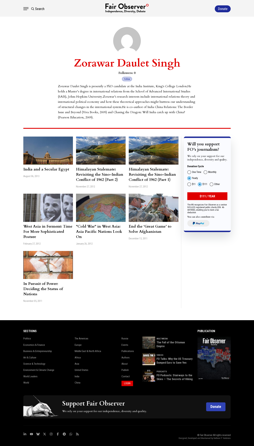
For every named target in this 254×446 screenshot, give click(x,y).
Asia (77, 363)
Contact (125, 376)
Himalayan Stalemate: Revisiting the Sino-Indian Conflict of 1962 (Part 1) (152, 174)
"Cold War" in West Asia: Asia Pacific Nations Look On (99, 231)
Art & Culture (29, 357)
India (77, 376)
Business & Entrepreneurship (37, 351)
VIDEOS (160, 355)
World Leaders (30, 376)
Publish (125, 370)
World (26, 382)
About (124, 363)
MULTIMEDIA (162, 338)
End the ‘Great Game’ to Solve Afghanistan (150, 229)
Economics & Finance (34, 344)
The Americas (81, 338)
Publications (127, 351)
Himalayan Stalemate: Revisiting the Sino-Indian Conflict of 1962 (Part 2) (99, 174)
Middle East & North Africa (88, 351)
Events (124, 344)
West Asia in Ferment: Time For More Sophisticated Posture (47, 231)
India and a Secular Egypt (46, 169)
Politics (27, 338)
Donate (215, 406)
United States (81, 370)
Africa (78, 357)
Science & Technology (34, 363)
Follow (127, 79)
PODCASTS (162, 371)
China (77, 382)
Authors (125, 357)
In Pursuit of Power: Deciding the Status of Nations (43, 289)
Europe (78, 344)
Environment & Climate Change (38, 370)
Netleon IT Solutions (222, 438)
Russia (124, 338)
